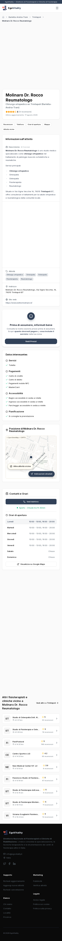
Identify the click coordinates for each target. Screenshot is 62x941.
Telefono (20, 124)
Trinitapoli (36, 17)
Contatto (7, 908)
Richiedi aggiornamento (14, 881)
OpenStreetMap (13, 438)
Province (7, 917)
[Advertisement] (31, 55)
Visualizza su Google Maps (32, 564)
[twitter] (4, 863)
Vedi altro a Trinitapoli (46, 703)
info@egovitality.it (14, 854)
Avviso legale (39, 900)
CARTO (23, 438)
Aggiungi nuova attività (13, 885)
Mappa (47, 124)
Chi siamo (7, 904)
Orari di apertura (34, 124)
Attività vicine (8, 129)
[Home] (3, 17)
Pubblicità (37, 881)
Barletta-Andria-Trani (18, 17)
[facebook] (9, 863)
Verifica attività (40, 885)
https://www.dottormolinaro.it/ (19, 303)
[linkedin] (14, 863)
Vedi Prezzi (31, 341)
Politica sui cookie (41, 904)
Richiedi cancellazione (13, 890)
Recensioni (8, 124)
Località (6, 913)
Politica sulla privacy (42, 908)
